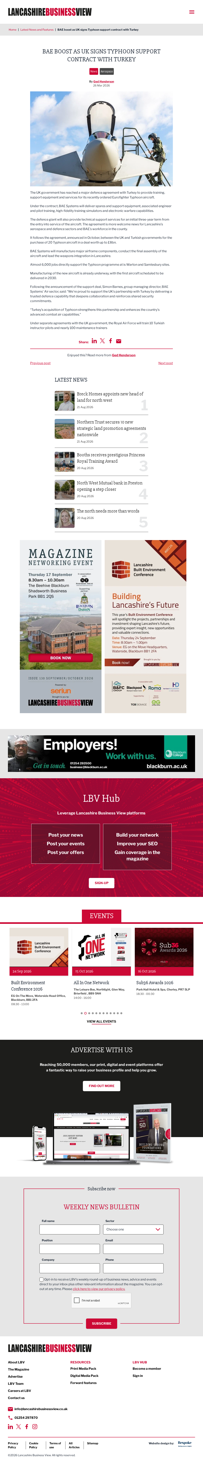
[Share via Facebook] (110, 340)
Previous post (40, 363)
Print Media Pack (83, 1369)
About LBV (16, 1362)
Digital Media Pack (84, 1376)
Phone (109, 1259)
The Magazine (18, 1369)
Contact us (16, 1398)
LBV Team (16, 1384)
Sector (109, 1221)
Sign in (138, 1376)
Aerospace (107, 71)
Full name (48, 1221)
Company (48, 1259)
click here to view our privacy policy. (99, 1289)
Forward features (83, 1383)
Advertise (15, 1376)
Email (109, 1240)
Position (47, 1240)
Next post (165, 363)
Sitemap (92, 1443)
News (93, 71)
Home (12, 29)
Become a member (147, 1369)
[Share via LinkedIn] (94, 340)
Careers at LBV (19, 1391)
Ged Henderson (103, 81)
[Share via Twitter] (102, 340)
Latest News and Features (37, 29)
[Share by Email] (118, 341)
